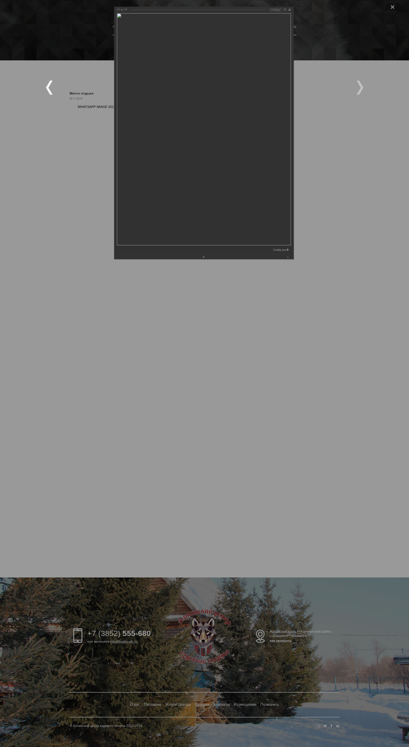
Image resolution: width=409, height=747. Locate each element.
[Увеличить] (285, 10)
